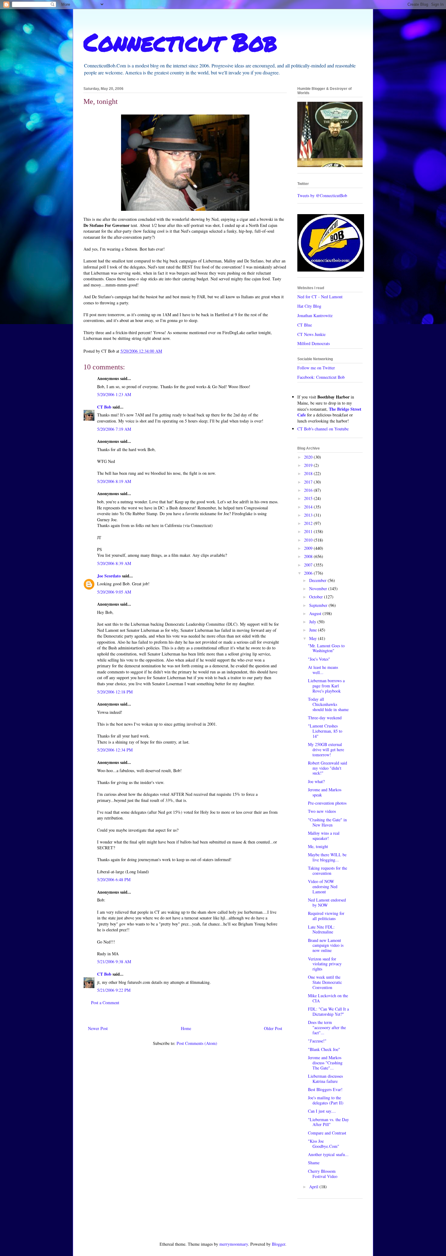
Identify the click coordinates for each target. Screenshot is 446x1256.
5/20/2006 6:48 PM (113, 879)
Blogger (278, 1244)
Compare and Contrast (327, 1133)
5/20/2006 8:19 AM (114, 481)
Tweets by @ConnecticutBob (322, 195)
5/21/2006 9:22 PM (113, 990)
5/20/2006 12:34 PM (115, 750)
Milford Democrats (313, 343)
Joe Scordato (109, 576)
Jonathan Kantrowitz (315, 315)
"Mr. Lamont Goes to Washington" (326, 648)
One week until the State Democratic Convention (325, 982)
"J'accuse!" (317, 1041)
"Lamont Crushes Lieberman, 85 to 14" (325, 731)
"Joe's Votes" (319, 659)
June (313, 630)
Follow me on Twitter (316, 368)
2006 (309, 573)
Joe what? (316, 781)
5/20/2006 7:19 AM (114, 429)
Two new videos (322, 811)
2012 (309, 523)
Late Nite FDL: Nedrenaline (321, 929)
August (316, 613)
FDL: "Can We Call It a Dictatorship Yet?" (328, 1011)
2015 (309, 498)
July (313, 622)
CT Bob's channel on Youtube (323, 429)
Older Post (273, 1028)
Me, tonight (318, 846)
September (319, 605)
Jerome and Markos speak (324, 792)
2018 (309, 473)
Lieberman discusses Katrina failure (325, 1078)
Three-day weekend (325, 717)
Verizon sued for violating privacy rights (325, 964)
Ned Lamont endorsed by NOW (327, 902)
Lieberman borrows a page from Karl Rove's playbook (326, 686)
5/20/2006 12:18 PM (115, 692)
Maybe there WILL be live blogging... (327, 857)
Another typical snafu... (328, 1154)
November (318, 588)
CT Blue (304, 325)
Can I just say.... (322, 1111)
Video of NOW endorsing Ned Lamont (322, 886)
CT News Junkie (311, 334)
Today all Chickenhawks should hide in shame (328, 704)
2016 (309, 490)
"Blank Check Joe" (324, 1049)
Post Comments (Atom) (197, 1043)
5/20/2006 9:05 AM (114, 592)
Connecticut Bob (180, 41)
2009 (309, 548)
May (313, 638)
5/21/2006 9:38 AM (114, 961)
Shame (313, 1162)
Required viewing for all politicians (326, 915)
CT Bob (104, 407)
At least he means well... (323, 669)
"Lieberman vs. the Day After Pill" (328, 1122)
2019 (309, 465)
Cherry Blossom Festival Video (322, 1173)
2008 (309, 556)
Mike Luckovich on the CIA (328, 998)
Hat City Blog (309, 306)
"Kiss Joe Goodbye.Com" (323, 1143)
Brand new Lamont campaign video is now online (325, 945)
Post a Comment (105, 1002)
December (318, 580)
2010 (309, 540)
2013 (309, 515)
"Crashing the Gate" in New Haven (327, 822)
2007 (309, 565)
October (316, 597)
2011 (309, 531)
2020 (309, 457)
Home (186, 1028)
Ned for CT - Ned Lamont (320, 296)
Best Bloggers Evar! (325, 1089)
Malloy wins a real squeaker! (324, 835)
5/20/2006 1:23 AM (114, 394)
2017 (309, 482)
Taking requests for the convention (327, 870)
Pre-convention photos (327, 803)
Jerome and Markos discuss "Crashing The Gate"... (325, 1063)
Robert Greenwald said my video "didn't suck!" (327, 768)
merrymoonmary (233, 1244)
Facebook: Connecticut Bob (321, 377)
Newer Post (98, 1028)
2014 (309, 507)
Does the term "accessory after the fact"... (327, 1027)
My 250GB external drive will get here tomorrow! (326, 749)
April (314, 1186)
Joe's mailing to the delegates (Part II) (325, 1100)
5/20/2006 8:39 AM (114, 563)
